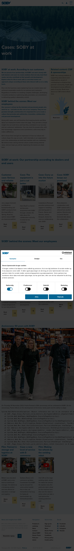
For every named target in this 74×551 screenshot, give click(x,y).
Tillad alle (60, 297)
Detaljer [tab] (37, 258)
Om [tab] (61, 258)
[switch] (28, 289)
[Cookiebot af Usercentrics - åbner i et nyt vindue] (63, 253)
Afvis (36, 297)
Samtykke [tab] (13, 258)
